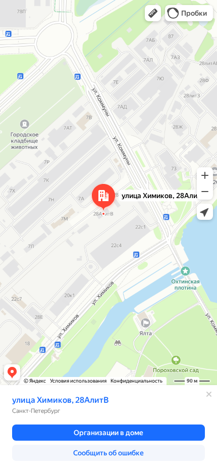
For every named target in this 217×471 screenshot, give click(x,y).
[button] (153, 13)
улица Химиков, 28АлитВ (60, 400)
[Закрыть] (209, 394)
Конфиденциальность (136, 381)
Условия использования (78, 381)
